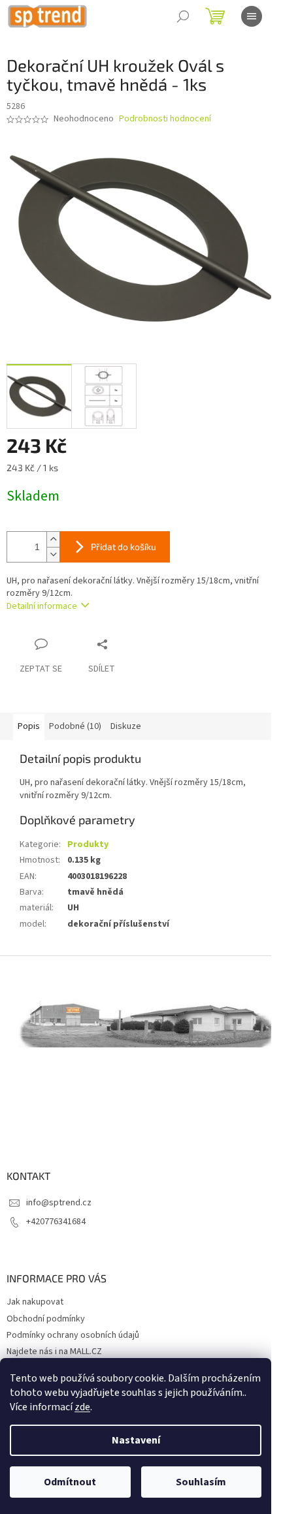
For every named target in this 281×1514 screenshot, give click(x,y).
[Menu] (252, 16)
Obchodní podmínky (46, 1318)
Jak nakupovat (35, 1301)
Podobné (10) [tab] (75, 726)
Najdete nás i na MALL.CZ (54, 1351)
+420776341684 (56, 1221)
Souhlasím (201, 1482)
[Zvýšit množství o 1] (52, 539)
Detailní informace (42, 606)
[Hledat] (183, 16)
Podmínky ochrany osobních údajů (73, 1335)
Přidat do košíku (123, 546)
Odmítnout (70, 1482)
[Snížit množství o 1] (52, 554)
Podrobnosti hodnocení (165, 119)
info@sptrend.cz (58, 1202)
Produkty (87, 844)
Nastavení (136, 1440)
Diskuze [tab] (125, 726)
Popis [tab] (29, 726)
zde (82, 1407)
